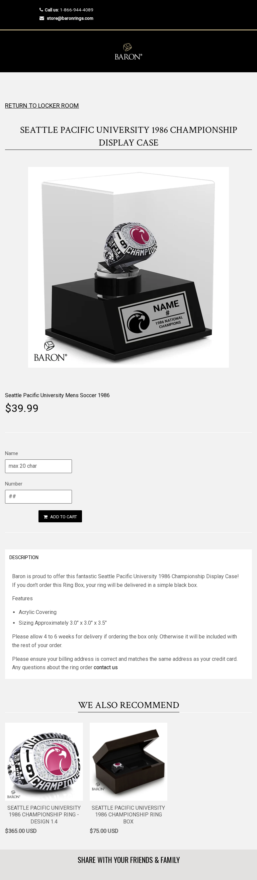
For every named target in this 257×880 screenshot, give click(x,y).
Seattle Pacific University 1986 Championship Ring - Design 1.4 (44, 815)
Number (13, 484)
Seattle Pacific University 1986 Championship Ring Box (128, 815)
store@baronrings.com (70, 18)
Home (11, 85)
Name (11, 453)
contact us (106, 667)
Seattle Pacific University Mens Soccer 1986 (57, 395)
